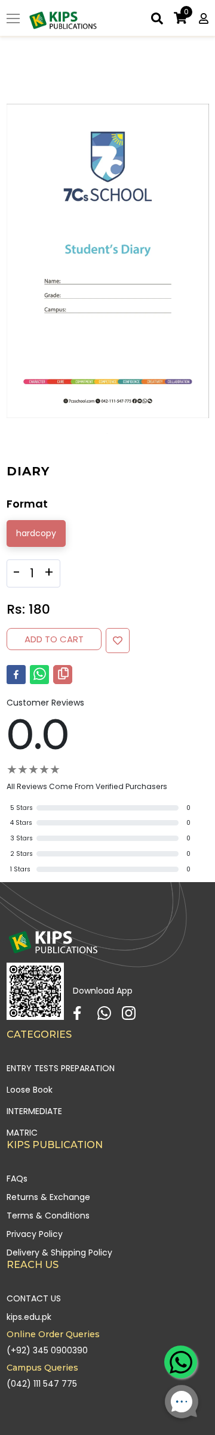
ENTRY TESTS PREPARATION (61, 1068)
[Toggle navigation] (13, 19)
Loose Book (30, 1090)
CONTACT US (34, 1298)
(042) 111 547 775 (42, 1384)
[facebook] (16, 674)
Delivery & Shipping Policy (59, 1252)
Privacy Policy (35, 1234)
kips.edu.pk (29, 1317)
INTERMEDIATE (34, 1111)
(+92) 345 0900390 (47, 1350)
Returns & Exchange (48, 1197)
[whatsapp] (39, 674)
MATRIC (22, 1133)
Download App (103, 991)
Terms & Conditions (48, 1215)
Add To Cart (54, 639)
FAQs (17, 1179)
